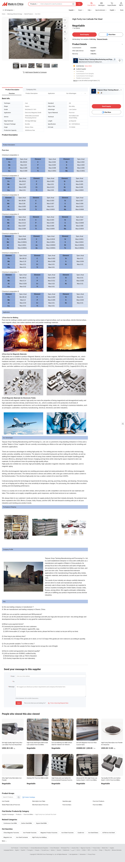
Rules (121, 10)
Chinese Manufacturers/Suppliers (39, 848)
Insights (112, 848)
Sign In (75, 80)
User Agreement (73, 854)
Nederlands (66, 850)
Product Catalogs (29, 797)
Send (18, 703)
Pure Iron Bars (66, 805)
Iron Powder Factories (29, 833)
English (17, 850)
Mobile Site (105, 848)
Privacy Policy (91, 854)
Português (30, 850)
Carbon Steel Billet (26, 823)
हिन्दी (89, 850)
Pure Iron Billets (97, 805)
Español (23, 850)
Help (89, 10)
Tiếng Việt (107, 850)
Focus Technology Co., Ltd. (50, 854)
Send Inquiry (84, 34)
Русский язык (45, 850)
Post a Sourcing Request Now (58, 703)
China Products (24, 848)
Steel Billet (37, 14)
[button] (81, 93)
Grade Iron (81, 833)
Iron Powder (5, 801)
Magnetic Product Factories (49, 833)
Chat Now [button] (112, 34)
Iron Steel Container (22, 837)
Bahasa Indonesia (116, 850)
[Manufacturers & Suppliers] (12, 4)
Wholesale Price (65, 848)
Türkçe (100, 850)
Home (3, 14)
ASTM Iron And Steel (108, 833)
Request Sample (102, 39)
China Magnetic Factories (11, 833)
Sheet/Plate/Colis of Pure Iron (11, 805)
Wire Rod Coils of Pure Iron (40, 805)
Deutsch (59, 850)
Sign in (121, 5)
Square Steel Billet (41, 823)
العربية (73, 850)
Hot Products (14, 848)
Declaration (83, 854)
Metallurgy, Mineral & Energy (14, 14)
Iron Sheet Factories (67, 833)
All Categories (9, 10)
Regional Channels (86, 848)
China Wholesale (54, 848)
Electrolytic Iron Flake (38, 801)
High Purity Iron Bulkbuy (39, 837)
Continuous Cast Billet (10, 823)
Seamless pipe (66, 801)
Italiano (53, 850)
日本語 (84, 850)
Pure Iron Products (98, 801)
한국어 (78, 850)
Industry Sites (75, 848)
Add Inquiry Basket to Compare (36, 72)
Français (37, 850)
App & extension (100, 10)
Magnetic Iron (8, 837)
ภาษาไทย (94, 850)
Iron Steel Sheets (93, 833)
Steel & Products (28, 14)
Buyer (80, 10)
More (3, 841)
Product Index (96, 848)
